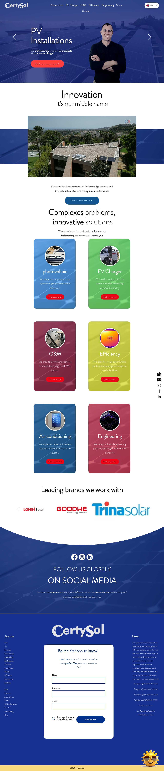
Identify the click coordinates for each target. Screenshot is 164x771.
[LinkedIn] (159, 397)
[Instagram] (159, 385)
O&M (6, 664)
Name (54, 675)
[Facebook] (159, 391)
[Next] (149, 37)
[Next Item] (145, 509)
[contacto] (159, 380)
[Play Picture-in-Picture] (128, 174)
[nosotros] (159, 374)
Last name (56, 688)
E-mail (54, 701)
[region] (143, 758)
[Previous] (14, 37)
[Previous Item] (18, 509)
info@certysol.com (146, 705)
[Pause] (31, 174)
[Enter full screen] (133, 174)
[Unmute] (35, 174)
